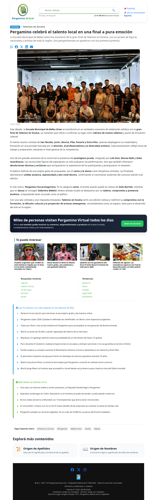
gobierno (86, 283)
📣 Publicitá (129, 8)
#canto (88, 429)
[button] (137, 86)
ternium (24, 293)
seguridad (87, 293)
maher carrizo (27, 286)
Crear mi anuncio (132, 223)
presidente (87, 296)
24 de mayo (26, 289)
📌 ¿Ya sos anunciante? (134, 14)
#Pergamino (62, 429)
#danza (97, 429)
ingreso (24, 283)
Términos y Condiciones (74, 486)
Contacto (88, 486)
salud (84, 286)
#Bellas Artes (76, 429)
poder (23, 296)
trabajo (85, 289)
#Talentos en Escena (45, 429)
